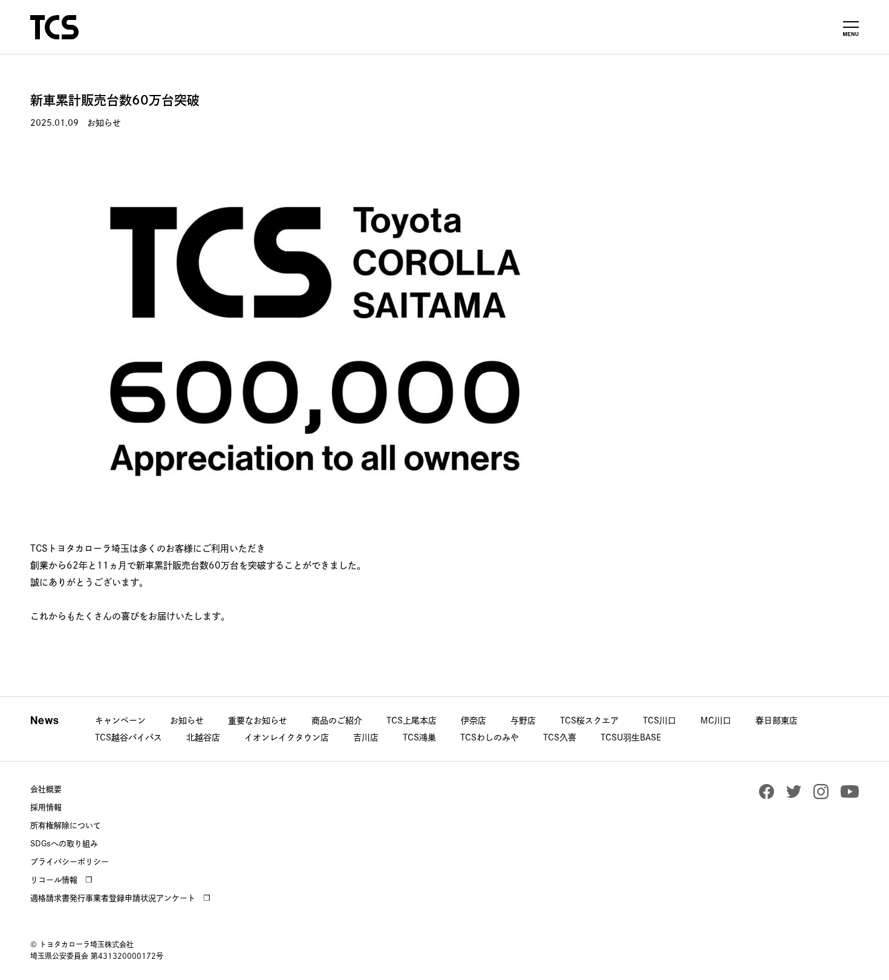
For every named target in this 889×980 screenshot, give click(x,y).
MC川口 (715, 720)
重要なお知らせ (257, 720)
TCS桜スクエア (589, 720)
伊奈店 (473, 720)
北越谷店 (203, 737)
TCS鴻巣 (419, 737)
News (44, 720)
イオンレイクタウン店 (286, 737)
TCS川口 (659, 720)
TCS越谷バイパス (128, 737)
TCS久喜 (559, 737)
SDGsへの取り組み (64, 844)
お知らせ (187, 720)
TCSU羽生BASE (631, 737)
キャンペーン (120, 720)
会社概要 (46, 789)
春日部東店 (776, 720)
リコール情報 (53, 880)
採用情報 (46, 807)
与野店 (523, 720)
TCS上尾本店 (411, 720)
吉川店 (366, 737)
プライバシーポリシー (69, 862)
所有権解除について (65, 825)
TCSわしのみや (489, 737)
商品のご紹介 (336, 720)
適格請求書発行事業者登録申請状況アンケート (112, 898)
